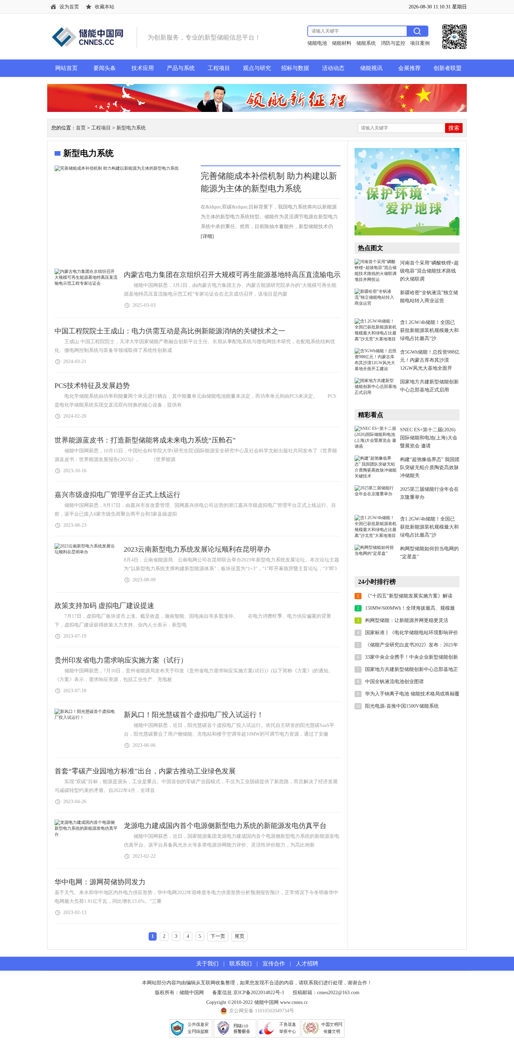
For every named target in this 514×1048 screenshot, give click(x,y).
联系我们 (240, 963)
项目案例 (420, 43)
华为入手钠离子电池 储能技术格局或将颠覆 (412, 693)
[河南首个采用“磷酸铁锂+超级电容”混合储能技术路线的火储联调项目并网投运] (376, 271)
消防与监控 (393, 43)
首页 (81, 127)
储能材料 (341, 43)
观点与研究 (257, 68)
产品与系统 (181, 68)
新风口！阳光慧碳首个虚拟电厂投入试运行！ (194, 714)
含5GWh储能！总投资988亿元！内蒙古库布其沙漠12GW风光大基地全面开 (429, 360)
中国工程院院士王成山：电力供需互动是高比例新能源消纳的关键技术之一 (170, 331)
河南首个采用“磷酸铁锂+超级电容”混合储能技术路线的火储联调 (429, 271)
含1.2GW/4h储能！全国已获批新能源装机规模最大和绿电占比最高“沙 (429, 330)
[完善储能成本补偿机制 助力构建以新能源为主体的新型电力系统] (124, 213)
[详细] (207, 236)
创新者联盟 (448, 68)
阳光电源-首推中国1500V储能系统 (402, 706)
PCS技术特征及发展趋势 (92, 385)
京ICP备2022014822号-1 (258, 992)
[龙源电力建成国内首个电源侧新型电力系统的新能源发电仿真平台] (86, 834)
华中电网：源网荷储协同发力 (100, 882)
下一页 (217, 936)
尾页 (239, 936)
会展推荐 (409, 68)
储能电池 (317, 43)
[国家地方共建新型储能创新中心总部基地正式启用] (376, 390)
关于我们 (207, 963)
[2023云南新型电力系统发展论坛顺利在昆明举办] (86, 552)
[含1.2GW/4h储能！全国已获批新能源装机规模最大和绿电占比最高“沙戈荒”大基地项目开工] (376, 330)
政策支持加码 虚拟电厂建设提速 (104, 605)
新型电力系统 (131, 127)
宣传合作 (274, 963)
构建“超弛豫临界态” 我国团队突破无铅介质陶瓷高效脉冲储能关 (429, 467)
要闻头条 (104, 68)
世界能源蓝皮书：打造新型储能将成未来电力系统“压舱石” (145, 440)
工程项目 (219, 68)
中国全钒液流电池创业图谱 (394, 681)
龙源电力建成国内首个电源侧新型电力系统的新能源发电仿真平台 (225, 825)
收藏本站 (104, 6)
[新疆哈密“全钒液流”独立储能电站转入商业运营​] (376, 301)
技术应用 (142, 68)
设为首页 (69, 6)
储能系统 (366, 43)
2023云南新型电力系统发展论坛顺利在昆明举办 (197, 549)
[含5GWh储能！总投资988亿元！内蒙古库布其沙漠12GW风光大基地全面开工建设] (376, 360)
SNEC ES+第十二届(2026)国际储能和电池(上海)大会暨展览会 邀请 (428, 437)
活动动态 (333, 68)
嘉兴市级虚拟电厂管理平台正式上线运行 (117, 494)
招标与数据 (295, 68)
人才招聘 (307, 963)
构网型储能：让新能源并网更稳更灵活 (406, 620)
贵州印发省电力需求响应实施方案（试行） (121, 660)
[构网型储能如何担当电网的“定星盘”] (376, 557)
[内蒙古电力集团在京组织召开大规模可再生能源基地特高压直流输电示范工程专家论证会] (86, 283)
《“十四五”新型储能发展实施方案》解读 (408, 596)
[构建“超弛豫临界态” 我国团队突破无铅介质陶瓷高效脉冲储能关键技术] (376, 467)
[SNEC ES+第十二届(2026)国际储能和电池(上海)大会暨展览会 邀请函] (376, 438)
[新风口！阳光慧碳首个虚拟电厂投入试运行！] (86, 717)
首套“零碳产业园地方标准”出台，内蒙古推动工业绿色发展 (145, 771)
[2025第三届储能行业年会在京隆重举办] (376, 497)
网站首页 (66, 68)
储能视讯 (371, 68)
